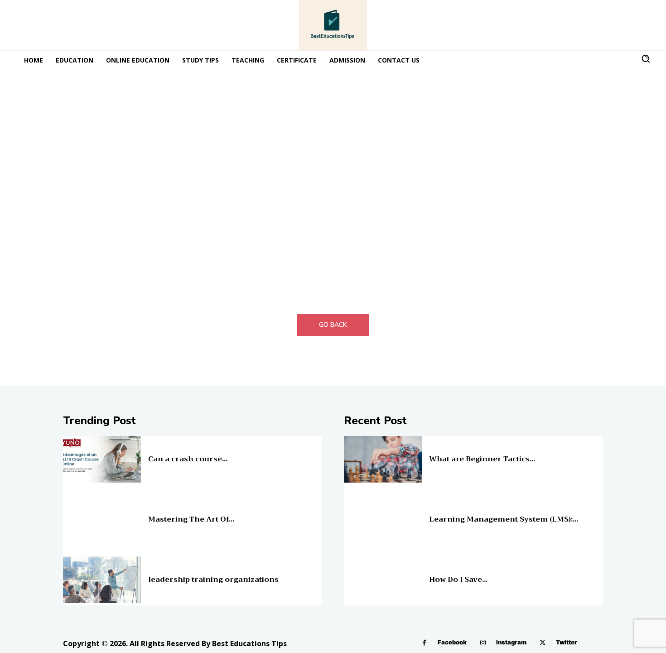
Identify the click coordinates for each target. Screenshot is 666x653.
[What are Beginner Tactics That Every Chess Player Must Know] (383, 459)
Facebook (452, 642)
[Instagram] (483, 643)
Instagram (511, 642)
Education (159, 452)
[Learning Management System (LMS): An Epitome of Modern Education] (383, 519)
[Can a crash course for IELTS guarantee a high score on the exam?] (102, 459)
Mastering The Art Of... (191, 519)
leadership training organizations (213, 579)
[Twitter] (542, 643)
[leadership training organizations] (102, 579)
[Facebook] (424, 643)
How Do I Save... (458, 579)
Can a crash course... (187, 459)
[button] (646, 58)
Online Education (449, 452)
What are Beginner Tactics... (482, 459)
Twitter (566, 642)
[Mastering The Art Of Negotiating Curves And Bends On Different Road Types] (102, 519)
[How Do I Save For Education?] (383, 579)
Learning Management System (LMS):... (503, 519)
